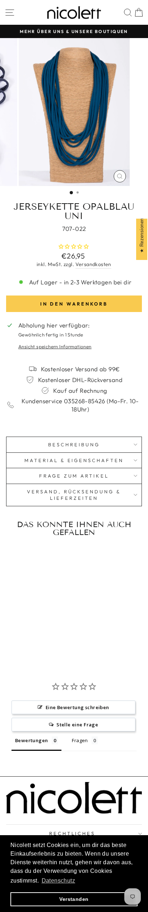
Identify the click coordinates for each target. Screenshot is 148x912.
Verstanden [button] (73, 899)
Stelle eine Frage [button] (77, 724)
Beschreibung (74, 444)
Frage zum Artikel (74, 476)
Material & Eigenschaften (74, 460)
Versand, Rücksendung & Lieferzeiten (74, 495)
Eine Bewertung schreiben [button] (77, 707)
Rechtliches (72, 833)
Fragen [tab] (80, 740)
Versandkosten (93, 264)
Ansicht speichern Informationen (55, 346)
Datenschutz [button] (58, 881)
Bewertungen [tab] (31, 740)
